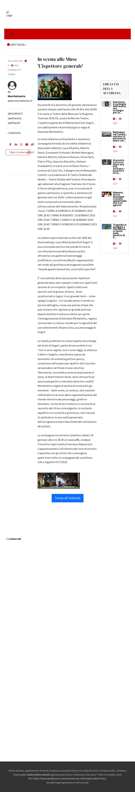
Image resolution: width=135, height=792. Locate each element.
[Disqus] (67, 586)
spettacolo (14, 118)
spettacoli (14, 123)
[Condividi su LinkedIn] (15, 145)
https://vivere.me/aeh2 (22, 152)
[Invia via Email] (25, 145)
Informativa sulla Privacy (93, 778)
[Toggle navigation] (11, 34)
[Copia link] (30, 145)
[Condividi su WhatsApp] (20, 145)
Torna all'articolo (68, 498)
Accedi (50, 782)
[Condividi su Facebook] (9, 145)
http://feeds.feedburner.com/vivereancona (56, 778)
